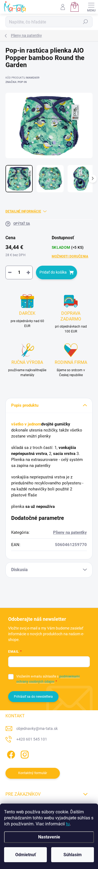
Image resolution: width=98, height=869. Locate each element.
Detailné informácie (23, 211)
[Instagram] (24, 754)
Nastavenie (49, 837)
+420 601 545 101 (31, 739)
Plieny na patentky (70, 532)
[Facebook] (10, 754)
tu (68, 823)
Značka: (16, 81)
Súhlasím (72, 854)
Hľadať (85, 22)
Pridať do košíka (53, 272)
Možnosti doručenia (70, 256)
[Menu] (91, 7)
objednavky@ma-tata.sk (37, 728)
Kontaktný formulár (32, 773)
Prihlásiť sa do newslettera (33, 697)
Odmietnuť (25, 854)
